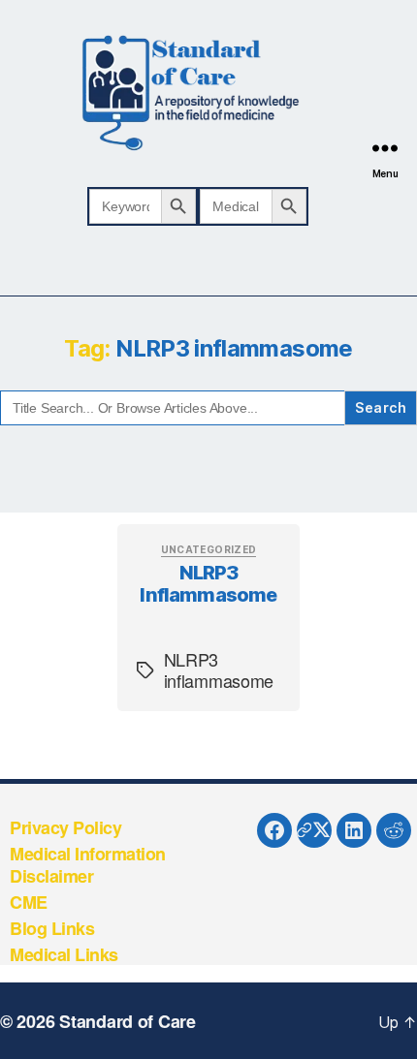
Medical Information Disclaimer (88, 864)
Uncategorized (209, 549)
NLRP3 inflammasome (218, 669)
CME (29, 902)
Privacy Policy (65, 827)
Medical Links (64, 954)
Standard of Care (127, 1021)
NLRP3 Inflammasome (208, 584)
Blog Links (52, 928)
